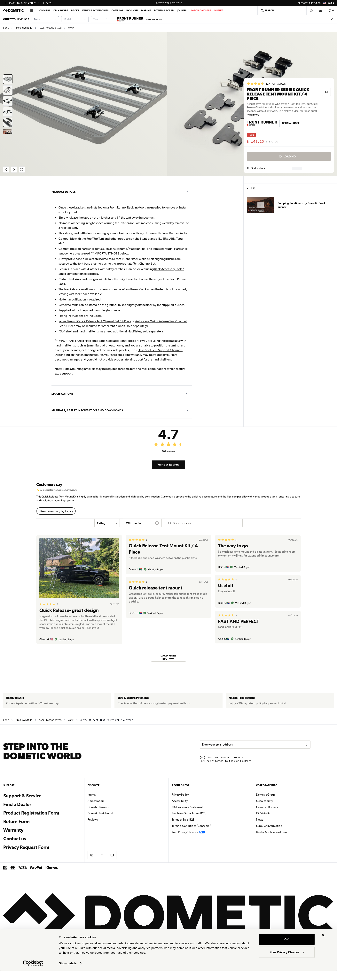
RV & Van (132, 10)
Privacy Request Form (26, 847)
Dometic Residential (112, 813)
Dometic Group (278, 794)
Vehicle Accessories (95, 10)
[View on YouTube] (112, 855)
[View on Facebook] (102, 855)
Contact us (14, 838)
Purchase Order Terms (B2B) (189, 813)
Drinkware (60, 10)
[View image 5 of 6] (7, 122)
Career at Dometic (279, 807)
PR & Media (275, 813)
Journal (182, 10)
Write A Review (168, 464)
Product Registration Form (31, 813)
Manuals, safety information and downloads (87, 410)
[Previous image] (84, 104)
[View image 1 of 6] (7, 79)
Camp (71, 28)
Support (303, 3)
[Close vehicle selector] (311, 10)
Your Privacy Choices (284, 952)
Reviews (93, 819)
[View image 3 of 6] (7, 101)
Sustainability (264, 801)
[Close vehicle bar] (332, 19)
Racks (75, 10)
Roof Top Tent (95, 238)
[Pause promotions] (5, 3)
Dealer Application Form (283, 832)
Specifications (62, 393)
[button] (256, 168)
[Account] (320, 10)
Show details (68, 963)
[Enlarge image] (22, 169)
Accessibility (180, 801)
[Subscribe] (306, 744)
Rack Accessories (50, 28)
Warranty (13, 830)
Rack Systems (23, 28)
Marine (146, 10)
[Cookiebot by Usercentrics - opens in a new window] (33, 963)
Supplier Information (269, 826)
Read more (253, 114)
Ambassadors (96, 801)
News (272, 819)
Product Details (63, 191)
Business (315, 3)
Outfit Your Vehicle (168, 3)
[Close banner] (323, 935)
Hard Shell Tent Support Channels (160, 350)
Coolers (44, 10)
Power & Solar (164, 10)
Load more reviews (168, 657)
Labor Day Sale (201, 10)
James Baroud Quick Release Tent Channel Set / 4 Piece (95, 321)
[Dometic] (13, 10)
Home (6, 28)
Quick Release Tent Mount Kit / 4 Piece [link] (106, 720)
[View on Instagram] (92, 855)
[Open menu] (31, 10)
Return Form (16, 821)
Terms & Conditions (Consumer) (191, 826)
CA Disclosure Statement (187, 807)
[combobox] (45, 19)
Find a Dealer (17, 804)
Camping (117, 10)
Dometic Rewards (98, 807)
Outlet (218, 10)
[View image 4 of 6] (7, 112)
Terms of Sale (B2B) (183, 819)
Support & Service (22, 796)
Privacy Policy (180, 794)
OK (286, 939)
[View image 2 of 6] (7, 90)
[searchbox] (206, 523)
